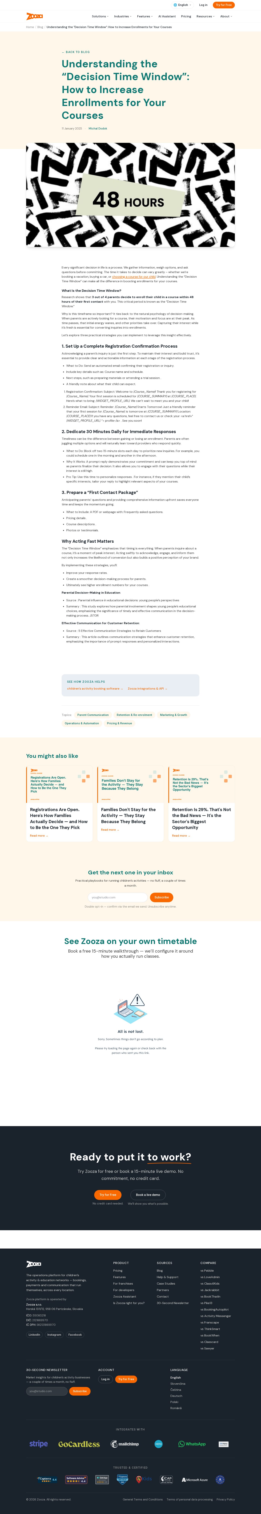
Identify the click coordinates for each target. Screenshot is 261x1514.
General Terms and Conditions (143, 1499)
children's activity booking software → (95, 689)
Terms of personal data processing (190, 1499)
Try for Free (224, 5)
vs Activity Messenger (215, 1316)
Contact (163, 1296)
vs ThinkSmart (210, 1329)
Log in (203, 5)
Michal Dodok (98, 128)
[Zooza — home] (34, 16)
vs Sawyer (207, 1348)
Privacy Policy (226, 1499)
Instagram (54, 1334)
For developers (123, 1290)
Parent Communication (93, 715)
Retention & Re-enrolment (134, 715)
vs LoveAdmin (210, 1277)
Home (30, 27)
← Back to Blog (76, 52)
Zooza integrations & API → (148, 689)
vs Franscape (209, 1322)
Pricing (186, 16)
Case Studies (166, 1284)
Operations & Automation (82, 723)
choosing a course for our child (134, 277)
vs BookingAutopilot (214, 1309)
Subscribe (162, 897)
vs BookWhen (209, 1335)
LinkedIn (34, 1334)
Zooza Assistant (124, 1296)
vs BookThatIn (210, 1296)
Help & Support (167, 1277)
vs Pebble (207, 1271)
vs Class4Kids (210, 1284)
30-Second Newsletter (173, 1303)
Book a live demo (148, 1195)
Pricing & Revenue (119, 723)
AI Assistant (167, 16)
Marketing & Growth (173, 715)
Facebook (75, 1334)
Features (119, 1277)
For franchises (123, 1284)
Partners (163, 1290)
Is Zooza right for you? (129, 1303)
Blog (40, 27)
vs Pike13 (206, 1303)
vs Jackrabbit (209, 1290)
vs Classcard (209, 1342)
